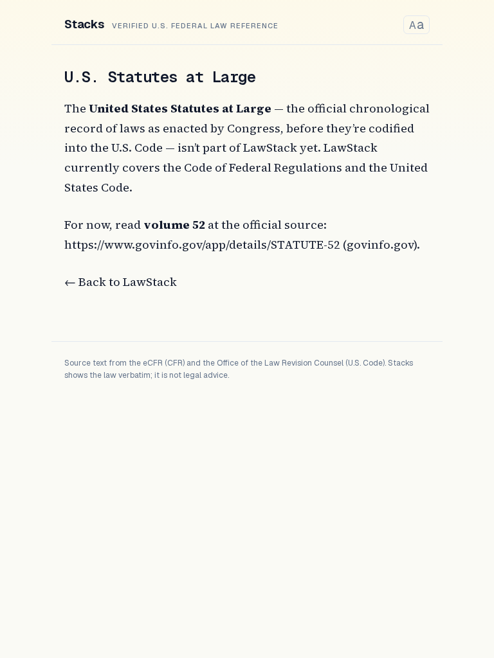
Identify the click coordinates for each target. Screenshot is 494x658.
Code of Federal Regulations (263, 167)
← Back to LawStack (120, 282)
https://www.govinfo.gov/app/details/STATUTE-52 (202, 244)
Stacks (84, 24)
